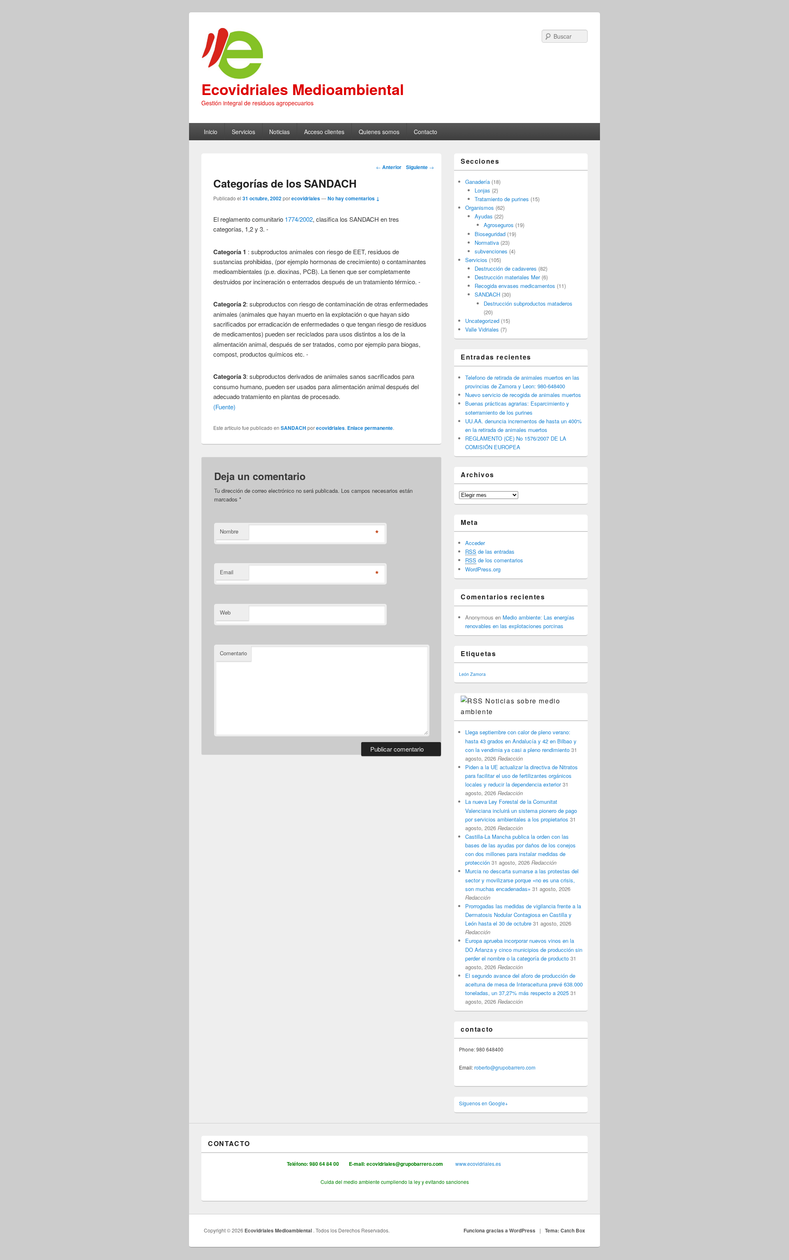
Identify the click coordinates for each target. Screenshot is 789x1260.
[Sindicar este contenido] (472, 700)
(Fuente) (224, 406)
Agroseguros (499, 225)
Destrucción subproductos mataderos (528, 303)
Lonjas (482, 190)
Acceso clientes (324, 132)
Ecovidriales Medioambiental (302, 89)
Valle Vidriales (482, 329)
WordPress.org (483, 569)
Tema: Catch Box (565, 1230)
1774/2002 (299, 219)
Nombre (229, 531)
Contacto (425, 132)
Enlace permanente (370, 428)
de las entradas (489, 551)
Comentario (233, 653)
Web (225, 612)
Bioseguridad (490, 234)
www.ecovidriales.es (477, 1163)
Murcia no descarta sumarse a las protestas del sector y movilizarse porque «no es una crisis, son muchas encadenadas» (522, 879)
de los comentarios (494, 560)
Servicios (243, 132)
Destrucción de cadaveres (506, 268)
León (464, 674)
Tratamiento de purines (502, 199)
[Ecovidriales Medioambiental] (394, 53)
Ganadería (477, 182)
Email (226, 572)
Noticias (279, 132)
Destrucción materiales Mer (507, 277)
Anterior (388, 167)
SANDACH (293, 428)
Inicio (210, 132)
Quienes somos (379, 132)
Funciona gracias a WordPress (499, 1230)
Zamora (478, 674)
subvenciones (491, 251)
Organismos (479, 207)
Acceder (475, 543)
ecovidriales (305, 198)
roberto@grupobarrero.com (504, 1067)
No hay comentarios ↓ (354, 198)
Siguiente (420, 167)
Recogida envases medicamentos (515, 286)
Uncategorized (482, 321)
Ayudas (484, 216)
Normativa (487, 242)
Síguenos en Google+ (483, 1103)
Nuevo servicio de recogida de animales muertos (523, 395)
